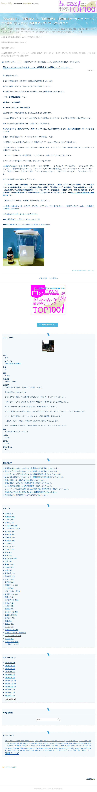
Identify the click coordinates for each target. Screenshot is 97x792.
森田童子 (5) (9, 513)
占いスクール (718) (11, 612)
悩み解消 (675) (10, 576)
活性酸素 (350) (10, 537)
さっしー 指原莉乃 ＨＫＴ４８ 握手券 (64, 748)
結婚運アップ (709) (11, 594)
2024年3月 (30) (10, 672)
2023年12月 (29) (10, 681)
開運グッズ (12, 753)
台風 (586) (8, 561)
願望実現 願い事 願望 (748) (15, 633)
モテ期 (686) (9, 588)
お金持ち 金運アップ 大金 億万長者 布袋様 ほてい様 (38, 748)
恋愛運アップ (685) (11, 585)
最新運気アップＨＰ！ (12, 53)
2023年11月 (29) (10, 683)
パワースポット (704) (12, 591)
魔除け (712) (9, 597)
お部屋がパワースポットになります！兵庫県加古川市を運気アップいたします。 (32, 468)
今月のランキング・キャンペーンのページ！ (21, 214)
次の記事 (53, 278)
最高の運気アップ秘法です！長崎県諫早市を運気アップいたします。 (29, 483)
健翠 (79, 270)
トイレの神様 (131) (11, 525)
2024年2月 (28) (10, 675)
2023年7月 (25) (10, 695)
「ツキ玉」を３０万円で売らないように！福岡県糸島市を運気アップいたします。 (33, 474)
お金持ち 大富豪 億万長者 (38, 745)
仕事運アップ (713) (11, 600)
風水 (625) (8, 555)
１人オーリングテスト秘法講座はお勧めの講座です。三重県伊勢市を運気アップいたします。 (37, 489)
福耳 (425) (8, 552)
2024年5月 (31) (10, 666)
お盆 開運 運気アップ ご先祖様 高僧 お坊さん (29, 743)
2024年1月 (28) (10, 678)
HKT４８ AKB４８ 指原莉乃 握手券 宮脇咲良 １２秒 (19, 741)
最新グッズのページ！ (14, 166)
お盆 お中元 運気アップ (72, 741)
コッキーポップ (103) (12, 528)
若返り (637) (9, 564)
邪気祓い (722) (10, 618)
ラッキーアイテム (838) (13, 636)
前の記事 (43, 278)
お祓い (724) (9, 624)
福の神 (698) (9, 606)
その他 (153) (9, 639)
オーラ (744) (9, 627)
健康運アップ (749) (11, 630)
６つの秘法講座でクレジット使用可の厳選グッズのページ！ (28, 224)
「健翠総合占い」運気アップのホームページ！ (23, 219)
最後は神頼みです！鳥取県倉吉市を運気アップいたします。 (25, 480)
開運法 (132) (9, 523)
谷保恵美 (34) (9, 534)
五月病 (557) (9, 582)
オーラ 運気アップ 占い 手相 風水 (67, 750)
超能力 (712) (9, 603)
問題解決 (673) (10, 573)
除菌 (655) (8, 570)
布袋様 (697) (9, 609)
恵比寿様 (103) (10, 517)
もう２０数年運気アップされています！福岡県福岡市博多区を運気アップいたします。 (35, 477)
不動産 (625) (9, 567)
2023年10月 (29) (10, 687)
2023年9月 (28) (10, 689)
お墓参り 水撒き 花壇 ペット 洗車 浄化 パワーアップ (49, 741)
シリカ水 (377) (10, 546)
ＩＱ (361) (8, 543)
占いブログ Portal (46, 789)
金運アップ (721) (11, 615)
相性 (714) (8, 621)
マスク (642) (9, 579)
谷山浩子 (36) (9, 531)
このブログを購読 (10, 767)
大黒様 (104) (9, 519)
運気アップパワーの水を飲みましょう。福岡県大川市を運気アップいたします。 (32, 471)
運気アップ (91, 270)
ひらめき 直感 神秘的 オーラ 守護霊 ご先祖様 (39, 750)
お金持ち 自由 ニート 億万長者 (79, 745)
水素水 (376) (9, 549)
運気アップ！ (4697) (12, 642)
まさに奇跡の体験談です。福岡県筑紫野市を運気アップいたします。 (29, 486)
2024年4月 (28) (10, 669)
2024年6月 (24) (10, 663)
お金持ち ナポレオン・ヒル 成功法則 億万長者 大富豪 (57, 743)
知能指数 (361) (10, 540)
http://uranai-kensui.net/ (13, 363)
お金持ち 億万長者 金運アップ (18, 745)
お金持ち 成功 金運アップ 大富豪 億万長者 (58, 745)
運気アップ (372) (13, 644)
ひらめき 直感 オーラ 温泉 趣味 (16, 750)
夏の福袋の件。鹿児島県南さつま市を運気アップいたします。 (26, 495)
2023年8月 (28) (10, 693)
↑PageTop (90, 778)
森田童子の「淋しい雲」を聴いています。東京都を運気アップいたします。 (31, 492)
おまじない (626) (11, 558)
